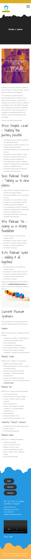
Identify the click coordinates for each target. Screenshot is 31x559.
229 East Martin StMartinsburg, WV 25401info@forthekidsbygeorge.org (13, 510)
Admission (10, 493)
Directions (10, 487)
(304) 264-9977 (9, 512)
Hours (9, 481)
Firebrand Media (9, 383)
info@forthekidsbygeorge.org (17, 284)
